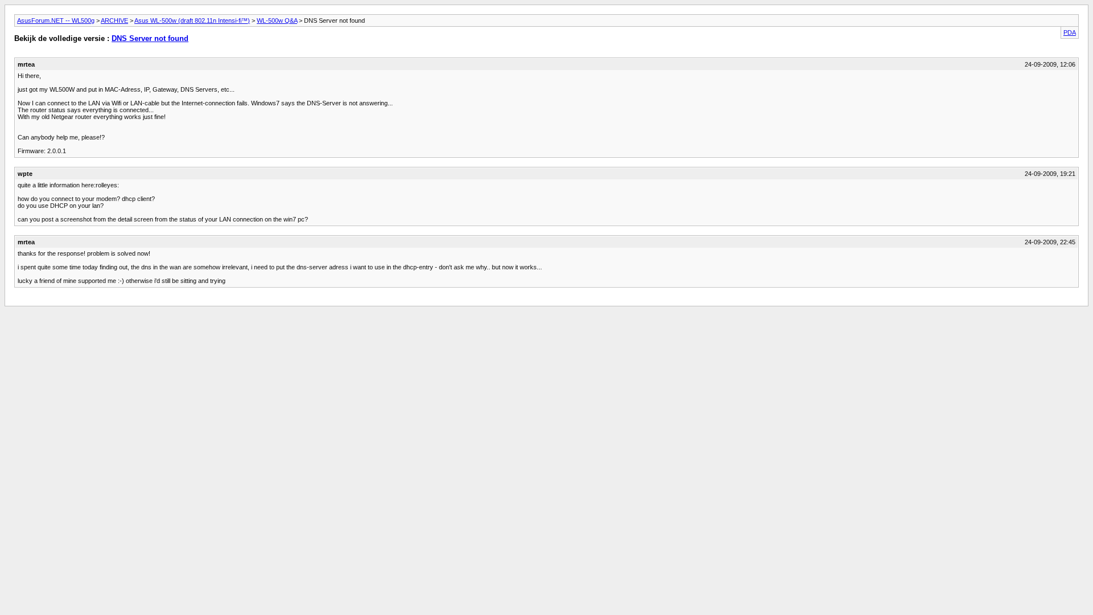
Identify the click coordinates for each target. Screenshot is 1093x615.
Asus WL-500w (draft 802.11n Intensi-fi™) (192, 20)
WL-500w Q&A (277, 20)
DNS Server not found (150, 38)
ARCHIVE (114, 20)
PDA (1069, 32)
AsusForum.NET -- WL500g (55, 20)
